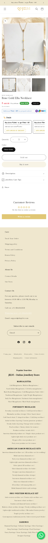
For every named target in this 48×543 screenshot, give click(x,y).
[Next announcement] (43, 2)
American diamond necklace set (13, 452)
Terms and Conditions (14, 250)
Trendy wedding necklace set (35, 507)
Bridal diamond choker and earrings (24, 488)
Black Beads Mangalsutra (12, 392)
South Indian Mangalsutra (15, 389)
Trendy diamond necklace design (23, 475)
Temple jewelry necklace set (23, 513)
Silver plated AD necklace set (23, 465)
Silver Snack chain (33, 414)
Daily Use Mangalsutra (13, 398)
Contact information (31, 358)
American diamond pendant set (14, 433)
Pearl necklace (14, 427)
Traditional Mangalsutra (13, 395)
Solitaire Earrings (24, 526)
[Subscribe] (38, 333)
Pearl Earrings (35, 529)
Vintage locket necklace (32, 424)
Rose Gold (9, 150)
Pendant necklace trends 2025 (23, 430)
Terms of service (39, 354)
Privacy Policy (10, 261)
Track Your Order (12, 238)
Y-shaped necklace (22, 417)
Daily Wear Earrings (35, 532)
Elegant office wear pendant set (23, 440)
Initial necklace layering (13, 420)
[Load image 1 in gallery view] (9, 85)
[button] (5, 9)
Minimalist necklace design (16, 414)
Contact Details (11, 276)
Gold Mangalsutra (16, 385)
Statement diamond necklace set (23, 478)
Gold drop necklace (37, 417)
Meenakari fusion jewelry (35, 510)
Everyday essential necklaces (15, 411)
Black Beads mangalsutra (31, 402)
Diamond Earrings (11, 526)
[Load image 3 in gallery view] (38, 85)
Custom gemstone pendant (32, 420)
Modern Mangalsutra (30, 385)
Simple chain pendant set (35, 433)
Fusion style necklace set (33, 497)
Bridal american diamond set (23, 456)
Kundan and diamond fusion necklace (24, 504)
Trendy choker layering (15, 424)
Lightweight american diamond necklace (23, 462)
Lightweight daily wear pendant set (23, 437)
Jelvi (10, 354)
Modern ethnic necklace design (13, 507)
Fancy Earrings (10, 532)
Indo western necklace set (14, 497)
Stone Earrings (21, 532)
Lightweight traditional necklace (14, 510)
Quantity (5, 139)
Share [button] (7, 187)
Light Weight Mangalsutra (33, 395)
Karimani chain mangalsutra (32, 398)
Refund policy (18, 354)
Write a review (24, 217)
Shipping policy (11, 244)
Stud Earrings (24, 529)
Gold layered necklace (34, 411)
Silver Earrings (37, 526)
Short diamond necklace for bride (23, 469)
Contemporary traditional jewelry (14, 517)
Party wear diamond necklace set (23, 459)
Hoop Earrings (12, 529)
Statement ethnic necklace (23, 500)
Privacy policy (28, 354)
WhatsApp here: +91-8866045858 (18, 313)
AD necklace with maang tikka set (23, 485)
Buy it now (24, 164)
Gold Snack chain (9, 417)
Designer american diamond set (23, 472)
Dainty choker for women (29, 427)
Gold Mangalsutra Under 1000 (32, 392)
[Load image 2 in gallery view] (24, 85)
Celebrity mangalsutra (33, 389)
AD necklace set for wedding (35, 452)
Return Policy (10, 255)
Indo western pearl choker (36, 517)
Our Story (9, 282)
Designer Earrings (24, 536)
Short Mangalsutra (14, 402)
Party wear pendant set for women (24, 443)
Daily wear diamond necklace (23, 482)
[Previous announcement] (4, 2)
